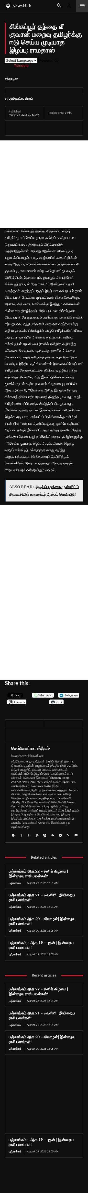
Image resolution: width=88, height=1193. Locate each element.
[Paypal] (37, 835)
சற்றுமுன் (11, 78)
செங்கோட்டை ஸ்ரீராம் (21, 98)
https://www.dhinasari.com (27, 755)
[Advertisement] (44, 184)
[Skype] (45, 835)
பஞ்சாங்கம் (15, 883)
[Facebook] (14, 128)
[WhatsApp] (36, 128)
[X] (25, 128)
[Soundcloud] (52, 835)
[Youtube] (76, 835)
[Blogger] (13, 835)
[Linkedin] (29, 835)
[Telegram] (47, 128)
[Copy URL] (71, 128)
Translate (21, 65)
